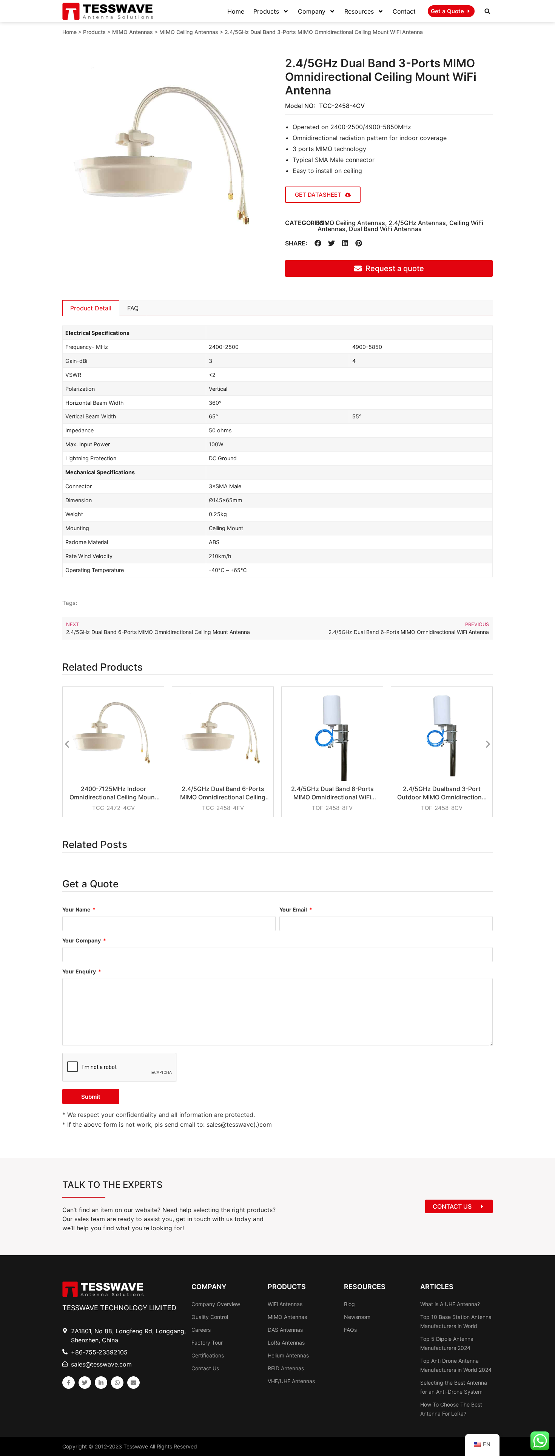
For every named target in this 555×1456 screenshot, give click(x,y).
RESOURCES (364, 1287)
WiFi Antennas (285, 1304)
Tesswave (135, 1446)
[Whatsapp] (117, 1382)
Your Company (82, 941)
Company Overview (215, 1304)
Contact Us (205, 1368)
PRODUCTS (287, 1287)
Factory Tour (207, 1342)
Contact (404, 11)
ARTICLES (436, 1287)
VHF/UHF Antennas (291, 1381)
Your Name (76, 910)
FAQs (350, 1329)
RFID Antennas (286, 1368)
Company (311, 11)
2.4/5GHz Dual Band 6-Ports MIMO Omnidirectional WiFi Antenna (332, 793)
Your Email (293, 910)
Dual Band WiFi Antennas (385, 229)
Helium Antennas (288, 1355)
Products (266, 11)
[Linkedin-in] (101, 1382)
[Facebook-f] (68, 1382)
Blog (349, 1304)
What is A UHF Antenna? (450, 1304)
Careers (201, 1329)
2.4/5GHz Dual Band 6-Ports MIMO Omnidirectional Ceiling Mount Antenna (222, 793)
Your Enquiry (79, 972)
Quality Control (209, 1317)
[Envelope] (133, 1382)
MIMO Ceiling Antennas (188, 32)
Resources (359, 11)
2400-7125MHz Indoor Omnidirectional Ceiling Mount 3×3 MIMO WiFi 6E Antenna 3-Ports (113, 793)
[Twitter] (85, 1382)
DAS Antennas (285, 1329)
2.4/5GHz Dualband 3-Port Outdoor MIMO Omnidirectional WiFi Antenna (442, 793)
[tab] (90, 308)
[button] (487, 11)
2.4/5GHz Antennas (417, 223)
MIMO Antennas (132, 32)
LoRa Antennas (286, 1342)
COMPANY (209, 1287)
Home (235, 11)
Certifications (207, 1355)
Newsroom (357, 1317)
